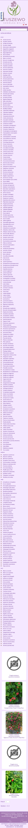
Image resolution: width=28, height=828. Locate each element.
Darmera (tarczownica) (8, 162)
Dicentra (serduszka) (8, 172)
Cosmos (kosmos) (7, 155)
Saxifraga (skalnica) (8, 388)
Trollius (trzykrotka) (7, 429)
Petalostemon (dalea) (8, 334)
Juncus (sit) (6, 530)
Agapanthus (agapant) (8, 49)
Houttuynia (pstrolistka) (8, 248)
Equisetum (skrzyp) (8, 510)
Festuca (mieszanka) (8, 517)
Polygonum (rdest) (7, 356)
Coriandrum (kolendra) (8, 589)
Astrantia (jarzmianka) (8, 93)
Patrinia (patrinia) (7, 325)
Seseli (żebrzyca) (7, 399)
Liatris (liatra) (6, 284)
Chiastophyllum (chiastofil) (9, 136)
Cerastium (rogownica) (8, 129)
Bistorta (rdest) (6, 105)
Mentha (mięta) (6, 611)
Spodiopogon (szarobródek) (10, 562)
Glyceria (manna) (7, 519)
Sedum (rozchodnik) (8, 394)
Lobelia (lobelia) (7, 293)
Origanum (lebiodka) (8, 617)
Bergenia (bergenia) (8, 103)
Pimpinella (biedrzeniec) (9, 349)
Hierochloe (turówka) (8, 525)
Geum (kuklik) (6, 218)
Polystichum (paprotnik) (9, 471)
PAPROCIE (3, 452)
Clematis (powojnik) (8, 146)
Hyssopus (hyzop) (7, 604)
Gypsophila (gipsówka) (8, 222)
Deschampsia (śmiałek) (9, 504)
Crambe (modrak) (7, 159)
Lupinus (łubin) (6, 295)
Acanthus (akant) (7, 41)
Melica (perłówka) (7, 538)
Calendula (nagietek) (8, 112)
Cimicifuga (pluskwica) (8, 142)
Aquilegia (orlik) (6, 75)
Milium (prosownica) (8, 539)
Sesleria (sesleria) (7, 558)
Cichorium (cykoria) (8, 140)
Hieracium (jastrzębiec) (8, 244)
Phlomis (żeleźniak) (8, 340)
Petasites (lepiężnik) (8, 336)
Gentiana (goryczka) (8, 215)
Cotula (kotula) (6, 157)
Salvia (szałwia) (7, 381)
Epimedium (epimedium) (9, 188)
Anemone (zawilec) (7, 69)
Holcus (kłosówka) (7, 526)
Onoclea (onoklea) (7, 466)
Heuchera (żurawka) (8, 239)
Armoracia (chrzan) (7, 580)
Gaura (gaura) (6, 213)
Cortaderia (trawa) (7, 502)
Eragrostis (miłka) (7, 512)
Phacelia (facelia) (7, 338)
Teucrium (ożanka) (7, 416)
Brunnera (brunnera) (8, 106)
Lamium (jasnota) (7, 272)
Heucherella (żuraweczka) (9, 241)
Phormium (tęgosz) (7, 556)
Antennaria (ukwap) (7, 71)
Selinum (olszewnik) (8, 396)
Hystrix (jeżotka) (7, 252)
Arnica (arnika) (6, 582)
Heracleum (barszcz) (8, 235)
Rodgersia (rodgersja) (8, 375)
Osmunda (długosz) (8, 467)
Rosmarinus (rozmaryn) (9, 626)
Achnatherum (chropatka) (9, 482)
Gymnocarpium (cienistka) (9, 462)
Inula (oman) (6, 257)
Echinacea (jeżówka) (8, 183)
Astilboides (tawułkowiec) (9, 92)
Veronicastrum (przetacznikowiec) (11, 440)
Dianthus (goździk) (7, 170)
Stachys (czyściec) (7, 407)
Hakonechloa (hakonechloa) (10, 521)
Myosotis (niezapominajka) (9, 310)
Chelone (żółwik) (7, 134)
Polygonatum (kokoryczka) (9, 354)
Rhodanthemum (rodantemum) (10, 371)
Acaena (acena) (7, 39)
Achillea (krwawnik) (7, 43)
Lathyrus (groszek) (7, 274)
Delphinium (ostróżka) (8, 168)
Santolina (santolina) (8, 384)
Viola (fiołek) (6, 446)
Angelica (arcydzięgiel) (8, 576)
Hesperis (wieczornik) (8, 237)
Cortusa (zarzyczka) (8, 151)
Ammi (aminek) (6, 574)
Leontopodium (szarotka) (9, 278)
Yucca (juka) (6, 450)
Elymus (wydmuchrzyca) (9, 508)
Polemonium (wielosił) (8, 353)
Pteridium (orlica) (7, 473)
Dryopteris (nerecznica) (8, 460)
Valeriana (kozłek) (7, 643)
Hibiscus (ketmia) (7, 243)
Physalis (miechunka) (8, 345)
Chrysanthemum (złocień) (9, 138)
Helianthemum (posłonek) (9, 228)
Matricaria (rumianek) (8, 608)
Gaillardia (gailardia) (8, 209)
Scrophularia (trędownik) (9, 392)
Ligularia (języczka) (7, 285)
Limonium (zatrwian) (8, 287)
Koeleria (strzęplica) (8, 532)
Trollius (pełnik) (6, 427)
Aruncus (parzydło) (7, 84)
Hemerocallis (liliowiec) (8, 233)
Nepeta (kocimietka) (8, 312)
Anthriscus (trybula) (7, 578)
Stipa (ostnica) (6, 566)
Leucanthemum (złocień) (9, 280)
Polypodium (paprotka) (8, 358)
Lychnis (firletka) (7, 297)
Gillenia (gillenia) (7, 220)
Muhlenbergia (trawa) (8, 547)
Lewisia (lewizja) (7, 282)
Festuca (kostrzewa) (8, 515)
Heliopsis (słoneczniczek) (9, 231)
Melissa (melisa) (7, 610)
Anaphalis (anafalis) (7, 65)
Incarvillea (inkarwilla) (8, 256)
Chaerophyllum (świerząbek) (10, 133)
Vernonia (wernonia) (8, 437)
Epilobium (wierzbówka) (9, 187)
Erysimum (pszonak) (8, 196)
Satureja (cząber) (7, 634)
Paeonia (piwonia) (7, 319)
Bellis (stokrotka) (7, 101)
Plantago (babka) (7, 351)
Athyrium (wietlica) (7, 456)
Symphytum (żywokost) (9, 409)
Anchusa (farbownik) (8, 67)
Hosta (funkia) (6, 246)
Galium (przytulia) (7, 211)
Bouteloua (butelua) (7, 491)
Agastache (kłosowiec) (8, 50)
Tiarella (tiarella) (7, 422)
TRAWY (2, 479)
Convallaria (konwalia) (8, 147)
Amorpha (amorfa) (7, 62)
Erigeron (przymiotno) (8, 190)
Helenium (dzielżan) (8, 226)
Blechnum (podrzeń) (8, 458)
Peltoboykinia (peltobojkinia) (10, 326)
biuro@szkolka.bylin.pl (7, 816)
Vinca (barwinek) (7, 444)
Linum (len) (5, 291)
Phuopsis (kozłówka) (8, 343)
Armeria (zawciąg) (7, 80)
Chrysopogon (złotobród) (9, 500)
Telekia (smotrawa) (7, 412)
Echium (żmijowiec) (8, 595)
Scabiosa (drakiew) (7, 390)
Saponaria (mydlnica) (8, 386)
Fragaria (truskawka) (8, 205)
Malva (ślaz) (6, 306)
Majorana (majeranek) (8, 304)
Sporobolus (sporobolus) (9, 564)
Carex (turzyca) (7, 498)
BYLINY (2, 37)
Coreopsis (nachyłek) (8, 149)
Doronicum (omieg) (7, 177)
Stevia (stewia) (6, 638)
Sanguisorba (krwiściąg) (9, 382)
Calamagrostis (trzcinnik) (9, 497)
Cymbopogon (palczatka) (9, 593)
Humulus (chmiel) (7, 250)
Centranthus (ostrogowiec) (9, 125)
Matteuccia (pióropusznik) (9, 464)
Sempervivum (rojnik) (8, 397)
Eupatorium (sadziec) (8, 198)
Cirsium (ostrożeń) (7, 144)
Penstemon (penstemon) (9, 328)
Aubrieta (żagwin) (7, 95)
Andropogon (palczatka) (9, 487)
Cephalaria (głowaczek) (8, 127)
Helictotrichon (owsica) (8, 523)
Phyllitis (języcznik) (7, 469)
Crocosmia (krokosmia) (9, 161)
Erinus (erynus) (7, 192)
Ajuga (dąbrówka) (7, 52)
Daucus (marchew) (7, 164)
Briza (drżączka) (7, 495)
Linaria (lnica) (6, 289)
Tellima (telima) (6, 414)
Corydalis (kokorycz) (8, 153)
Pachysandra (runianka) (9, 317)
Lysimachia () (6, 299)
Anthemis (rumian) (7, 73)
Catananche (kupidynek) (9, 121)
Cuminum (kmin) (7, 591)
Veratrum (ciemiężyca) (8, 431)
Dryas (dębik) (6, 181)
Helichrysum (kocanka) (8, 598)
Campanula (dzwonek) (8, 116)
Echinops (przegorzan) (8, 185)
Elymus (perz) (6, 506)
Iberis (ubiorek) (6, 254)
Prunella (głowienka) (8, 364)
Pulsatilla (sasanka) (8, 368)
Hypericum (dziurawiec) (9, 602)
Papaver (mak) (6, 321)
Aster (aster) (6, 88)
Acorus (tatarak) (7, 484)
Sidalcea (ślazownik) (8, 401)
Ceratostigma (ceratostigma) (10, 131)
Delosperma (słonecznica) (9, 166)
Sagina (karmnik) (7, 379)
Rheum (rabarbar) (7, 625)
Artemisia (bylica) (7, 82)
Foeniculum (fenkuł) (8, 597)
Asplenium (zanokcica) (8, 454)
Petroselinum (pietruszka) (9, 619)
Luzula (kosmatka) (7, 536)
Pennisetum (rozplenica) (9, 553)
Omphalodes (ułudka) (8, 315)
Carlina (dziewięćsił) (8, 118)
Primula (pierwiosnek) (8, 362)
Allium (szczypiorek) (8, 572)
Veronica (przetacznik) (8, 438)
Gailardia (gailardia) (7, 207)
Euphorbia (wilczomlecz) (9, 200)
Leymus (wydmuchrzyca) (9, 534)
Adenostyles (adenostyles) (9, 47)
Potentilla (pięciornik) (8, 360)
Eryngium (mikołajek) (8, 194)
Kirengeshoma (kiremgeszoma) (10, 263)
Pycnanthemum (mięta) (8, 369)
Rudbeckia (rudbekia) (8, 377)
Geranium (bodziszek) (8, 216)
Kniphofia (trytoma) (7, 269)
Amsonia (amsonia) (7, 64)
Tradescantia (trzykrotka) (9, 423)
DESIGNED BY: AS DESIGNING (14, 826)
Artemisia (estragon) (8, 584)
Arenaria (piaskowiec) (8, 78)
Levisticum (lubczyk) (8, 606)
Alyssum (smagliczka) (8, 60)
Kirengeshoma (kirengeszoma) (10, 265)
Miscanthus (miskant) (8, 541)
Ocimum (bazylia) (7, 615)
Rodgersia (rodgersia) (8, 373)
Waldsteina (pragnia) (8, 448)
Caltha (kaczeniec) (7, 114)
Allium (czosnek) (7, 58)
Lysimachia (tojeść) (7, 300)
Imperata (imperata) (8, 528)
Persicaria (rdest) (7, 332)
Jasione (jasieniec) (7, 261)
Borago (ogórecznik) (8, 585)
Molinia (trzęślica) (7, 543)
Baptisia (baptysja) (7, 99)
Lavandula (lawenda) (8, 276)
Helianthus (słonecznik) (8, 230)
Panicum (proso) (7, 551)
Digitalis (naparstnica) (8, 175)
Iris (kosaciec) (6, 259)
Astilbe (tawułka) (7, 90)
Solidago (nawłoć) (7, 405)
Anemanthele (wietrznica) (9, 489)
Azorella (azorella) (7, 97)
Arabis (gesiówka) (7, 77)
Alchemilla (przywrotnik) (9, 56)
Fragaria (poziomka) (8, 203)
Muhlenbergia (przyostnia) (9, 545)
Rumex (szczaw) (7, 628)
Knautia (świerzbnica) (8, 267)
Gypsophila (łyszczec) (8, 224)
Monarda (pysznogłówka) (9, 308)
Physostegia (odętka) (8, 347)
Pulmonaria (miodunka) (8, 366)
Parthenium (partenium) (8, 323)
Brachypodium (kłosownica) (10, 493)
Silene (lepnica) (6, 403)
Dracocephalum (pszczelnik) (10, 179)
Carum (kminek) (7, 587)
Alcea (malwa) (6, 54)
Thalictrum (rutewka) (8, 418)
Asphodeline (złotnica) (8, 86)
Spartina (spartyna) (7, 560)
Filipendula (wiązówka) (8, 202)
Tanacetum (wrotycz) (8, 410)
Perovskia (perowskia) (8, 330)
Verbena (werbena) (7, 435)
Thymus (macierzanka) (8, 420)
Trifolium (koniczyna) (8, 425)
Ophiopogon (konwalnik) (9, 549)
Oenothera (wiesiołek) (8, 313)
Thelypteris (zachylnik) (8, 475)
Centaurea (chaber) (7, 123)
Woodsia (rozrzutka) (8, 477)
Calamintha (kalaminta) (8, 110)
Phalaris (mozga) (7, 554)
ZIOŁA (2, 568)
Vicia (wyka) (6, 442)
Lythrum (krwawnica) (8, 302)
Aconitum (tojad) (7, 45)
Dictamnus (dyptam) (8, 174)
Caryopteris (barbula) (8, 119)
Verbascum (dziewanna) (9, 433)
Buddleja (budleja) (7, 108)
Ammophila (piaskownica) (9, 485)
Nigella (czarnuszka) (8, 613)
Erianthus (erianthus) (8, 513)
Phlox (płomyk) (6, 341)
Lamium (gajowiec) (7, 271)
